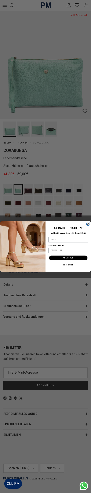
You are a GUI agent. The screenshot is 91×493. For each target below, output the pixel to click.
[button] (83, 477)
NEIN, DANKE (68, 265)
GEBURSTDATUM (56, 245)
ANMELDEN (68, 258)
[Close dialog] (88, 224)
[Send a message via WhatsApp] (84, 486)
